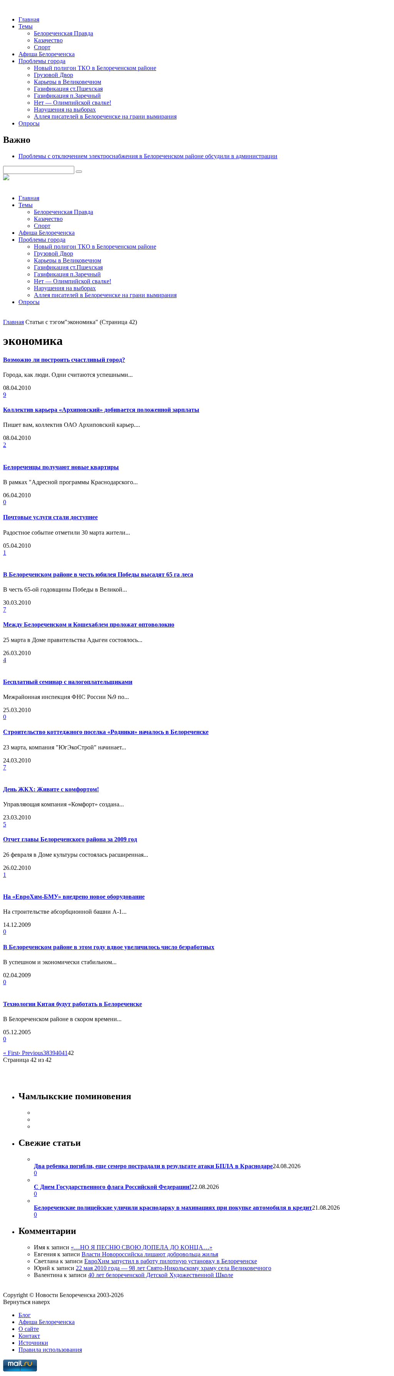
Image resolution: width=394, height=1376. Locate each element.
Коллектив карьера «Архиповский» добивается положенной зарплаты (101, 409)
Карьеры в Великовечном (67, 82)
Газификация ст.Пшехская (68, 88)
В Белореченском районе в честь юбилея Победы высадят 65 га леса (98, 574)
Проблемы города (41, 61)
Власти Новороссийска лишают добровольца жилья (150, 1254)
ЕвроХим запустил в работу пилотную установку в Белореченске (170, 1261)
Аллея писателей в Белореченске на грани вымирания (105, 116)
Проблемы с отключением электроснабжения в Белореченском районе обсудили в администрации (147, 156)
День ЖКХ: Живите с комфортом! (51, 789)
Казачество (48, 40)
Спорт (42, 47)
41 (65, 1053)
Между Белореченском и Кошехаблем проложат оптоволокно (88, 624)
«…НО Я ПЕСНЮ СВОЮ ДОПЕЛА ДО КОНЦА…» (141, 1247)
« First (10, 1053)
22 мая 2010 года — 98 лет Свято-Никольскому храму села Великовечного (173, 1268)
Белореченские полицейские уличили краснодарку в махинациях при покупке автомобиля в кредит (173, 1207)
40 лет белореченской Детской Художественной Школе (160, 1275)
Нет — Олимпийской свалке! (72, 102)
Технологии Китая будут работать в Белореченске (72, 1004)
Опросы (29, 123)
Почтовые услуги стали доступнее (50, 517)
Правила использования (50, 1349)
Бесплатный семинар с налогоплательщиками (67, 682)
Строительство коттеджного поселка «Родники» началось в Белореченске (106, 732)
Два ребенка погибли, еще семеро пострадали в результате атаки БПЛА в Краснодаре (153, 1166)
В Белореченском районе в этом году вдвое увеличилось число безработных (108, 947)
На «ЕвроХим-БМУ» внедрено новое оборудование (74, 896)
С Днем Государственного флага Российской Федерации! (112, 1187)
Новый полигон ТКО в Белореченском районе (95, 68)
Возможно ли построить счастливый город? (64, 359)
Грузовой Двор (53, 75)
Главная (28, 19)
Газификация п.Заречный (67, 95)
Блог (24, 1315)
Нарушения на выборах (65, 109)
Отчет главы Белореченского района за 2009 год (70, 839)
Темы (25, 26)
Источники (33, 1342)
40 (58, 1053)
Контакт (29, 1336)
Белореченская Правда (63, 33)
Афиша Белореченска (46, 54)
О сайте (28, 1329)
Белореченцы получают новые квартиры (61, 467)
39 (52, 1053)
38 (46, 1053)
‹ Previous (30, 1053)
